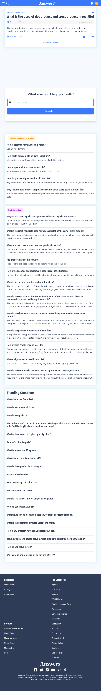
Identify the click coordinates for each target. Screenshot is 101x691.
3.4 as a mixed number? (18, 474)
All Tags (7, 589)
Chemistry (56, 589)
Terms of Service (59, 638)
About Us (55, 628)
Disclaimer (56, 648)
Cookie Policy (57, 653)
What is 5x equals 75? (17, 415)
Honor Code (9, 633)
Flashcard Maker (11, 638)
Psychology (56, 609)
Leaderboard (9, 584)
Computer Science (59, 614)
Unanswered (9, 594)
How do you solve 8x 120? (19, 547)
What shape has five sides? (20, 399)
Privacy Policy (57, 643)
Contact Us (56, 633)
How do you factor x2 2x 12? (20, 506)
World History (57, 599)
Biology (55, 594)
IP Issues (55, 658)
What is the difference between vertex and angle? (31, 522)
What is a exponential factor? (21, 407)
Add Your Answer (50, 42)
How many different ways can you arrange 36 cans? (31, 530)
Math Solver (9, 648)
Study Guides (9, 643)
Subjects (10, 12)
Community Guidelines (13, 628)
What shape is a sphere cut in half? (24, 458)
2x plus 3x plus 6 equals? (19, 442)
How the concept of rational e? (22, 482)
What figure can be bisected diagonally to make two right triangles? (40, 514)
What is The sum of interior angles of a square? (30, 498)
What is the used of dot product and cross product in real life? (50, 17)
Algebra (23, 12)
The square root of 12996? (19, 490)
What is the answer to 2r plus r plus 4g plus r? (29, 434)
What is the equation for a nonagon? (24, 466)
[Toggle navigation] (3, 3)
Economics (56, 619)
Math (17, 12)
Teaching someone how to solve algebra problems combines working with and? (46, 538)
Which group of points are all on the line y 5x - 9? (31, 555)
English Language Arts (61, 604)
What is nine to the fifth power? (22, 450)
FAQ (6, 653)
